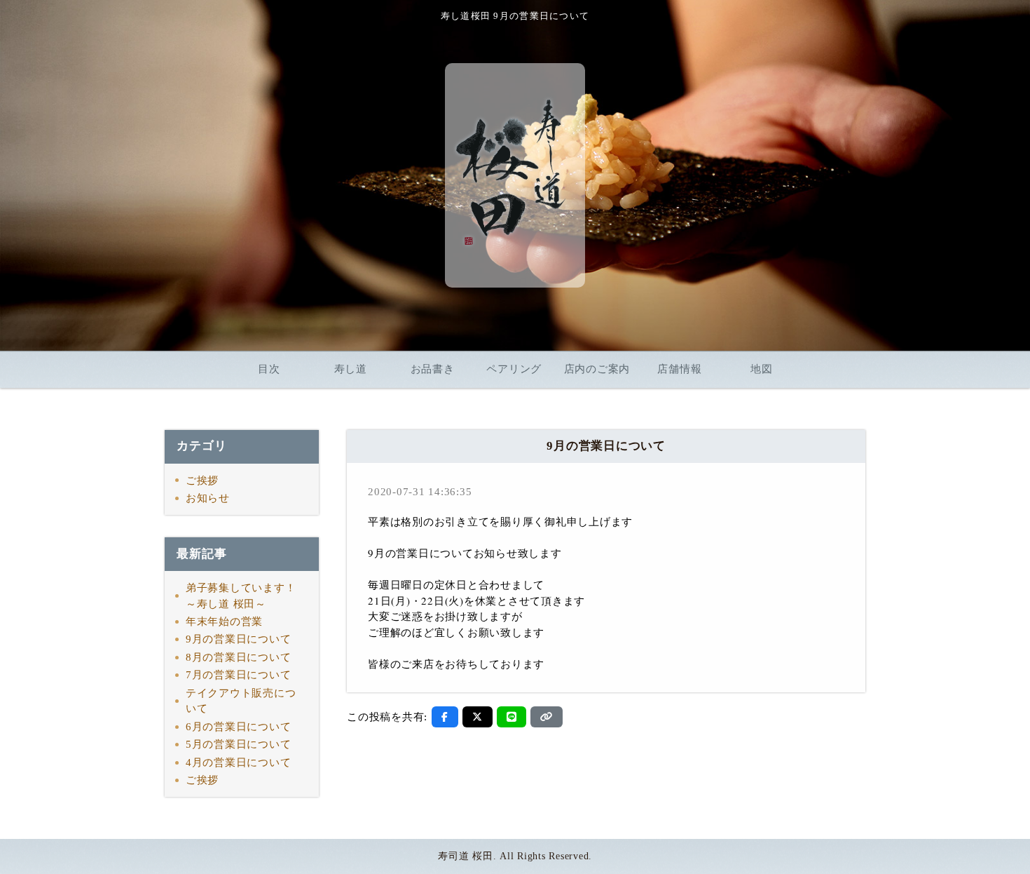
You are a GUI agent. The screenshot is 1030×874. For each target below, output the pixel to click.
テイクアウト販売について (241, 701)
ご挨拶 (202, 480)
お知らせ (208, 498)
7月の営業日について (238, 674)
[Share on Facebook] (445, 716)
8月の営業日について (238, 657)
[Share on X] (477, 716)
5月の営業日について (238, 744)
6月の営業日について (238, 726)
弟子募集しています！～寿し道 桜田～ (241, 596)
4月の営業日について (238, 762)
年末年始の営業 (224, 621)
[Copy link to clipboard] (546, 716)
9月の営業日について (238, 639)
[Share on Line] (512, 716)
